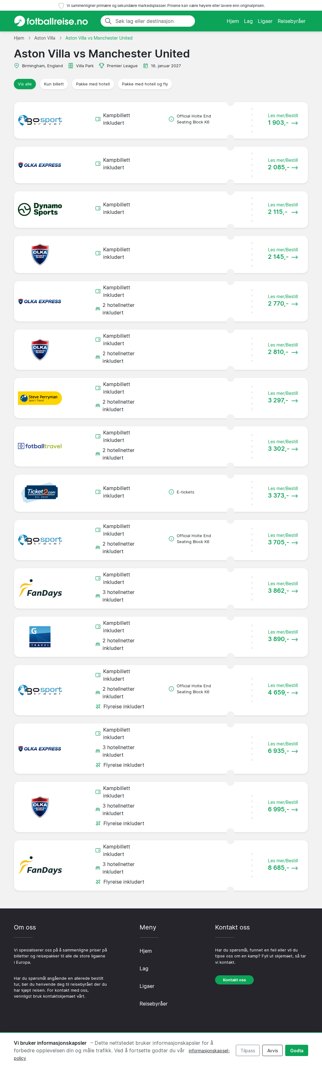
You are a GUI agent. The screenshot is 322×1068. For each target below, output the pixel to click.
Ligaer (265, 21)
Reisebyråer (292, 21)
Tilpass (248, 1050)
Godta (296, 1050)
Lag (248, 21)
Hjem (233, 21)
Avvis (272, 1050)
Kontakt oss (234, 980)
